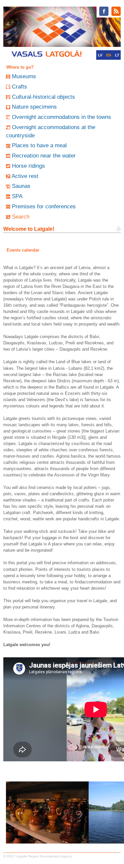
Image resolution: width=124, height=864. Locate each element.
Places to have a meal (39, 145)
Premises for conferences (44, 206)
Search (20, 216)
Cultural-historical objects (43, 96)
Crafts (19, 86)
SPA (17, 196)
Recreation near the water (44, 155)
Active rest (25, 176)
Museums (24, 76)
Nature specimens (34, 106)
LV (100, 55)
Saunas (21, 186)
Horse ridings (28, 165)
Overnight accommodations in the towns (61, 117)
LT (117, 55)
